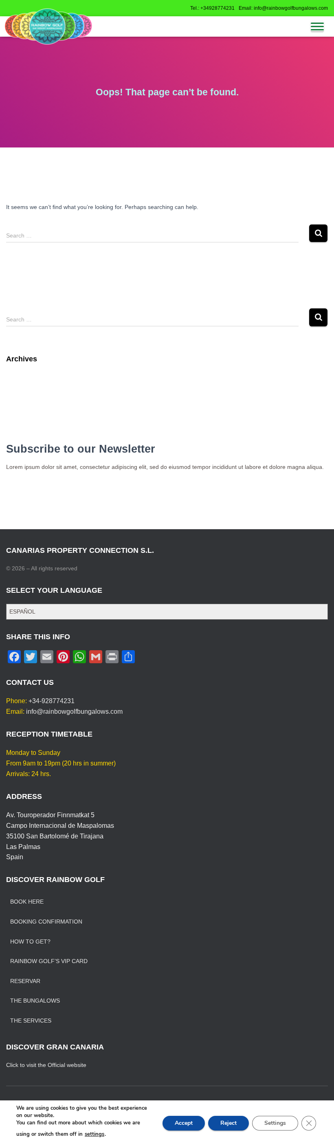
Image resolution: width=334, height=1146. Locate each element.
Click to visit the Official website (46, 1065)
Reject (228, 1123)
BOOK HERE (27, 901)
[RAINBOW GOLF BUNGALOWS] (48, 26)
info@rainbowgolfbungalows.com (74, 711)
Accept (184, 1123)
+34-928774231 (52, 700)
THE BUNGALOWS (35, 1000)
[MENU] (317, 26)
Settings (275, 1123)
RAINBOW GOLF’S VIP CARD (49, 961)
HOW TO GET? (30, 941)
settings (94, 1134)
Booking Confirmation (46, 921)
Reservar (25, 981)
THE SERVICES (30, 1020)
